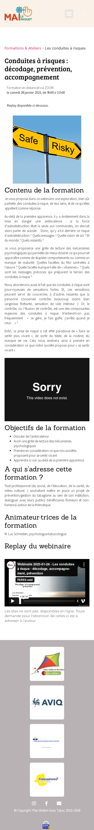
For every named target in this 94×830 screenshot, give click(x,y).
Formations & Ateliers (23, 48)
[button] (69, 13)
